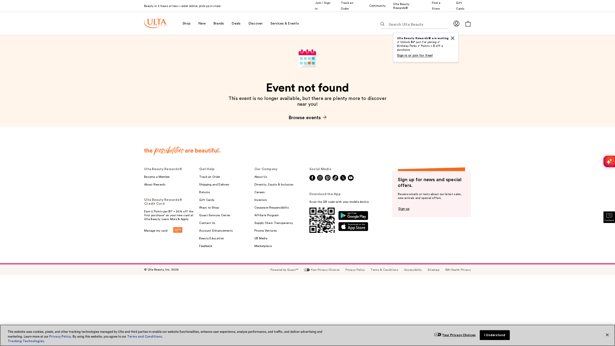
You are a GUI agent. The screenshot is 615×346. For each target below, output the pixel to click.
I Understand (494, 335)
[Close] (607, 334)
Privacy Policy (60, 336)
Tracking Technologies (26, 341)
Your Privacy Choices (459, 335)
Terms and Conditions (144, 336)
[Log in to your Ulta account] (456, 23)
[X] (453, 38)
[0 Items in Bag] (468, 23)
